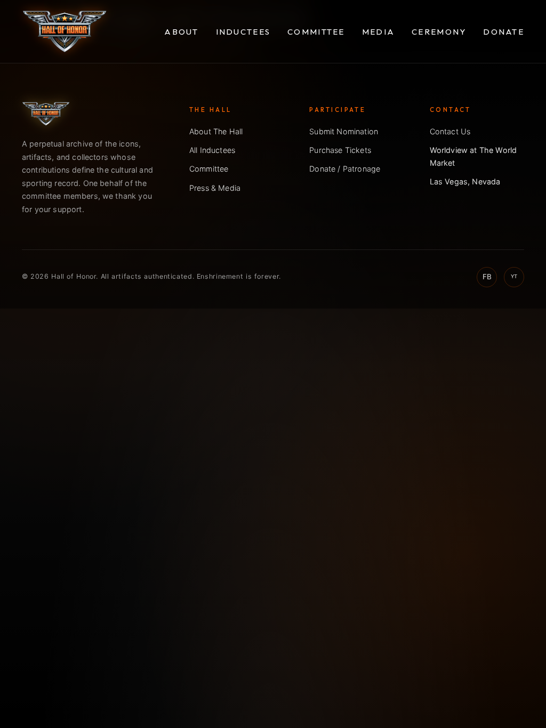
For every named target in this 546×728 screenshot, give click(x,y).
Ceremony (439, 32)
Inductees (243, 32)
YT (514, 276)
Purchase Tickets (340, 150)
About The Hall (216, 131)
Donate (503, 32)
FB (487, 276)
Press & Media (214, 187)
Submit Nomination (343, 131)
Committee (316, 32)
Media (378, 32)
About (181, 32)
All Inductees (212, 150)
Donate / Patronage (344, 168)
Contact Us (450, 131)
